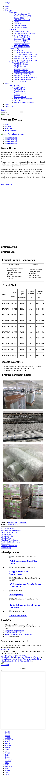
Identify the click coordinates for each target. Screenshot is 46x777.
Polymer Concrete (20, 93)
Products (8, 126)
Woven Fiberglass (15, 49)
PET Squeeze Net (20, 81)
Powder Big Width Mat (21, 31)
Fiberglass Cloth (6, 534)
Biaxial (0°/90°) (19, 18)
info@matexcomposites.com (14, 631)
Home (7, 6)
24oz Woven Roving (8, 528)
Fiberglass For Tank (7, 536)
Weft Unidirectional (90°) (22, 16)
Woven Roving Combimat (32, 659)
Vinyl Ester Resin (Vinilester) (23, 102)
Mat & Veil (13, 29)
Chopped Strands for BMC (23, 79)
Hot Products (5, 655)
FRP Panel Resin (19, 89)
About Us (8, 8)
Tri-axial (16, 22)
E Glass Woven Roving (9, 532)
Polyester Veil (19, 657)
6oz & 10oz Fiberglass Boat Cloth (25, 60)
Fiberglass (8, 10)
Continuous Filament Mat (22, 39)
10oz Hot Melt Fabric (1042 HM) (25, 56)
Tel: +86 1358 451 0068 (13, 632)
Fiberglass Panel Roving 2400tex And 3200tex (16, 661)
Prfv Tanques (5, 544)
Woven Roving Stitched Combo (11, 659)
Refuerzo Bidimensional (9, 546)
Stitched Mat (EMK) (21, 41)
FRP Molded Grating (21, 64)
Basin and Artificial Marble (23, 99)
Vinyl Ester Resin (15, 100)
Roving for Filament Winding (24, 72)
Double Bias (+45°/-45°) (22, 20)
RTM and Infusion (20, 97)
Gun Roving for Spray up (22, 74)
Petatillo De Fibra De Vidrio (10, 542)
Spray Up (17, 95)
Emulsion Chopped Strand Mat (24, 33)
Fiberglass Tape (6, 538)
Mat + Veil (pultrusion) (21, 35)
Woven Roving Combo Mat (23, 52)
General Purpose (19, 87)
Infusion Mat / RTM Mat (22, 43)
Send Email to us (6, 184)
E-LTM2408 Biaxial (20, 27)
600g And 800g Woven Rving (11, 530)
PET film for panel (20, 66)
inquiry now (5, 649)
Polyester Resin (14, 85)
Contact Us (9, 106)
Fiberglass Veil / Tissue (21, 45)
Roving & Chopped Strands (18, 62)
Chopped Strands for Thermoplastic (26, 77)
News (7, 104)
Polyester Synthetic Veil (22, 47)
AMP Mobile (22, 655)
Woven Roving (19, 50)
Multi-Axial (13, 12)
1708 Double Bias (20, 25)
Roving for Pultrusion (21, 70)
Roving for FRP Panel (21, 75)
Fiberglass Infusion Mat (33, 657)
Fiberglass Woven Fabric (9, 540)
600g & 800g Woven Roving (23, 58)
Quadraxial (17, 23)
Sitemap (14, 655)
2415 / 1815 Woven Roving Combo (26, 54)
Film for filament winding (22, 68)
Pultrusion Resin (19, 91)
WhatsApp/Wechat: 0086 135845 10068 (18, 634)
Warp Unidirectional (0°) (22, 14)
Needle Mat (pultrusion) (22, 37)
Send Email (5, 665)
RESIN (7, 83)
